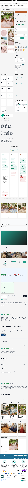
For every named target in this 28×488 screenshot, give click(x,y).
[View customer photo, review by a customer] (3, 255)
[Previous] (1, 210)
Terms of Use (2, 479)
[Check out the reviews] (23, 481)
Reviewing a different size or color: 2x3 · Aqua (6, 388)
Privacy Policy (16, 457)
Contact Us (15, 475)
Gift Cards (2, 5)
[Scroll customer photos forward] (26, 255)
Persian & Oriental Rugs (20, 5)
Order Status (15, 476)
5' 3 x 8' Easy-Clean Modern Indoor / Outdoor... (3, 416)
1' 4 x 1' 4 (16, 55)
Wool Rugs (10, 3)
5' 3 (20, 64)
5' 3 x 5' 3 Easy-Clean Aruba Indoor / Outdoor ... (13, 215)
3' (15, 64)
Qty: (16, 38)
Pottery (13, 3)
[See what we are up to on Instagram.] (22, 477)
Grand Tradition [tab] (19, 421)
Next (18, 402)
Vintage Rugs (14, 5)
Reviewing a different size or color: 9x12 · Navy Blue (7, 332)
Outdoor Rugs (5, 3)
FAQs (14, 477)
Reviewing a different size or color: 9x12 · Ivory (6, 291)
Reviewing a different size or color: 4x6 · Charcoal (6, 320)
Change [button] (20, 43)
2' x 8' (19, 68)
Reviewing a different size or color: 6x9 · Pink (6, 372)
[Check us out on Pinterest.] (25, 477)
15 (16, 402)
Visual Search (25, 3)
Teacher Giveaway (9, 484)
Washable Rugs (20, 3)
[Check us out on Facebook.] (21, 477)
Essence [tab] (6, 421)
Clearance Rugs (6, 5)
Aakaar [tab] (14, 421)
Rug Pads (16, 3)
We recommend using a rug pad (23, 32)
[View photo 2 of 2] (4, 334)
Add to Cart (22, 38)
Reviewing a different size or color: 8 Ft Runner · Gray (7, 352)
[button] (12, 12)
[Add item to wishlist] (7, 204)
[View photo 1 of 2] (2, 334)
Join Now (25, 455)
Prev (9, 402)
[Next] (26, 210)
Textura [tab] (2, 421)
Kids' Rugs (11, 5)
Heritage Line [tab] (10, 421)
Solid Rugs (10, 9)
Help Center (15, 478)
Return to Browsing (3, 9)
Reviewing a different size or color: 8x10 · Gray (6, 362)
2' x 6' (16, 68)
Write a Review (25, 296)
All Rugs (2, 3)
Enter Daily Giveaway (9, 483)
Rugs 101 (15, 479)
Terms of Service (24, 458)
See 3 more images (11, 51)
